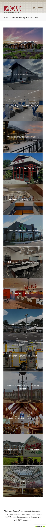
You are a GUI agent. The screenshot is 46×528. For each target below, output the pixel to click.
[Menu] (39, 9)
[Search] (33, 9)
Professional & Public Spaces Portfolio (20, 17)
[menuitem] (33, 9)
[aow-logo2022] (19, 9)
